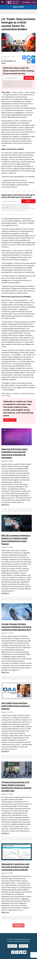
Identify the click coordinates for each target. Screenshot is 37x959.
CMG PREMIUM (26, 2)
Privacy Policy (6, 84)
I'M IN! (28, 201)
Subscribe (29, 78)
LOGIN (34, 2)
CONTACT (23, 946)
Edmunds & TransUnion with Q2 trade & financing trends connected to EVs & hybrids (15, 867)
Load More (18, 925)
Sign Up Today (10, 420)
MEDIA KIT (12, 946)
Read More (5, 504)
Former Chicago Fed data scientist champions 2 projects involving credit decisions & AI (16, 627)
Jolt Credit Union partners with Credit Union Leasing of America (15, 706)
